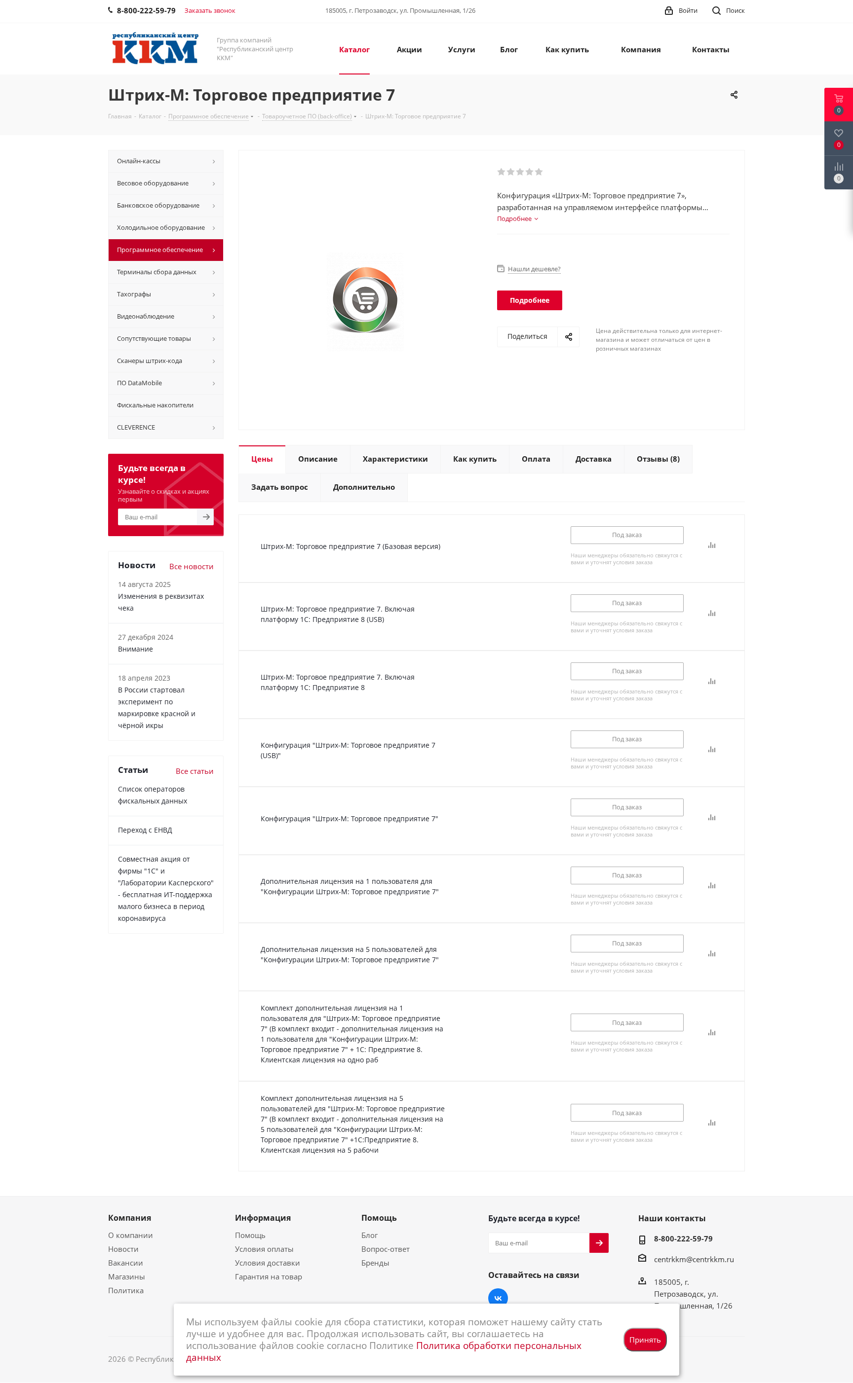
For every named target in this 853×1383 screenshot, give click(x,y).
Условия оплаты (264, 1249)
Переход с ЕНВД (145, 830)
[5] (539, 172)
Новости (123, 1249)
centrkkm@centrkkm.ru (694, 1259)
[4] (530, 172)
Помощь (250, 1235)
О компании (130, 1235)
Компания (129, 1217)
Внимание (135, 649)
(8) (658, 459)
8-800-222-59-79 (683, 1238)
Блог (369, 1235)
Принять (645, 1340)
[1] (501, 172)
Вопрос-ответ (385, 1249)
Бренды (375, 1263)
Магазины (126, 1276)
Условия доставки (267, 1263)
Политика (126, 1290)
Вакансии (125, 1263)
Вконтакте (498, 1298)
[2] (511, 172)
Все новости (191, 566)
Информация (263, 1217)
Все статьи (195, 771)
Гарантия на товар (268, 1276)
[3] (520, 172)
